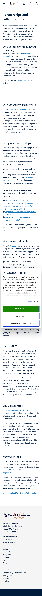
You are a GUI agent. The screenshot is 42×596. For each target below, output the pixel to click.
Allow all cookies (21, 309)
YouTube (6, 563)
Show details (30, 302)
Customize (20, 316)
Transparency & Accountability (14, 572)
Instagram (7, 554)
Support (6, 578)
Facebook (6, 552)
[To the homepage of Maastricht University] (14, 3)
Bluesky (6, 549)
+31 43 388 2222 (9, 531)
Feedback (6, 581)
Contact (6, 570)
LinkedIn (6, 557)
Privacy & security (10, 575)
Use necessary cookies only (21, 323)
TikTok (5, 560)
